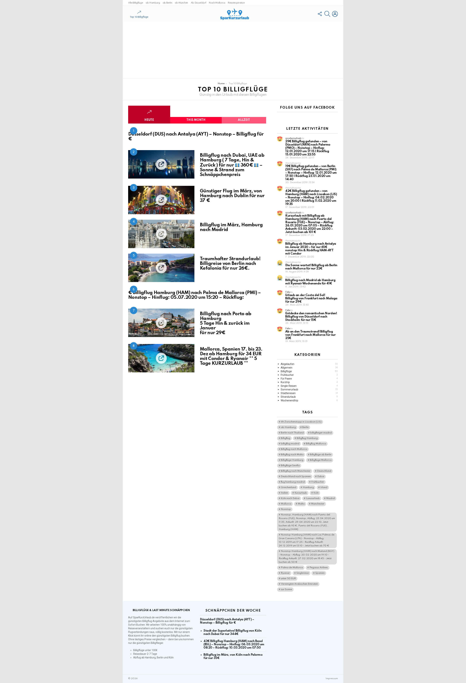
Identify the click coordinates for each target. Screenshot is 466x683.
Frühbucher (309, 374)
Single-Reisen (309, 385)
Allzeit (244, 120)
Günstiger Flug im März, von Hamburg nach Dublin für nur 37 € (232, 196)
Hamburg (308, 487)
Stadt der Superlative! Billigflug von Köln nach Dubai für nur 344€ (232, 632)
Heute (149, 120)
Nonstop (286, 509)
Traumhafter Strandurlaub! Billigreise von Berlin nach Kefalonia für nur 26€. (230, 264)
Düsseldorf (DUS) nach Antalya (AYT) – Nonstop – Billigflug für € (196, 136)
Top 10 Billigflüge (139, 16)
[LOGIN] (335, 13)
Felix (287, 292)
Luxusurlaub (313, 498)
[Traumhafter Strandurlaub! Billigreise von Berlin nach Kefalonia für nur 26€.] (161, 268)
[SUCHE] (327, 13)
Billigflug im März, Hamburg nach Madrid (231, 227)
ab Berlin (167, 3)
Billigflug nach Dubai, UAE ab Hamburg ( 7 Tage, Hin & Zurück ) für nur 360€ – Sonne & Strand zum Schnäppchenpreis (232, 165)
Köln (316, 493)
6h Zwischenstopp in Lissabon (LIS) (301, 422)
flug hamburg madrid (293, 482)
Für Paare (309, 378)
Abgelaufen (309, 364)
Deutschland (324, 471)
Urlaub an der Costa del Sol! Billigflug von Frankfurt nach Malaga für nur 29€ (311, 298)
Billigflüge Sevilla (290, 465)
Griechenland (288, 487)
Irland (323, 487)
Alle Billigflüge (135, 3)
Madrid (330, 498)
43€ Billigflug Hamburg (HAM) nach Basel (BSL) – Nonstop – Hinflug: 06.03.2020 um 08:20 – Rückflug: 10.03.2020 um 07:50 (234, 644)
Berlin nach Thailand (292, 433)
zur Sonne (286, 589)
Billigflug (285, 438)
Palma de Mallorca (292, 567)
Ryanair (285, 573)
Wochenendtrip (309, 400)
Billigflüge (309, 371)
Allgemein (309, 367)
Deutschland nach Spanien (296, 476)
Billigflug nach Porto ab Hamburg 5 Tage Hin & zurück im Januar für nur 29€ (225, 323)
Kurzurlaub (301, 493)
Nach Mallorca (217, 3)
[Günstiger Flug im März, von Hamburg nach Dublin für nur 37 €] (161, 200)
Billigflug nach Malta (292, 454)
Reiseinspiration (236, 3)
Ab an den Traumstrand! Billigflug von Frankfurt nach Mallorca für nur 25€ (310, 335)
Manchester (317, 504)
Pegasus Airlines (318, 567)
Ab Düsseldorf (198, 3)
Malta (301, 504)
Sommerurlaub (309, 389)
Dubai (320, 476)
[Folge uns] (320, 13)
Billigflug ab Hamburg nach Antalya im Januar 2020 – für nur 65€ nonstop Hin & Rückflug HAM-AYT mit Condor (310, 248)
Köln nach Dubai (290, 498)
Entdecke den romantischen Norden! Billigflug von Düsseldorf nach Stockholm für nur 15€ (311, 317)
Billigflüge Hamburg (292, 460)
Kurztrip (309, 382)
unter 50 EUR (288, 578)
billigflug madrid (290, 444)
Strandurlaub (309, 396)
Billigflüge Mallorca (320, 460)
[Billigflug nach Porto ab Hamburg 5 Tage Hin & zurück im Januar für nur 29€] (161, 323)
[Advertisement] (233, 50)
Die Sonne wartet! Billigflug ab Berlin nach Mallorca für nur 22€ (311, 267)
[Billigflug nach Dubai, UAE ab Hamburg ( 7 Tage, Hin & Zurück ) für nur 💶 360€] (161, 164)
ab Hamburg (153, 3)
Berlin (305, 427)
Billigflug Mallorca (316, 444)
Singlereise (302, 573)
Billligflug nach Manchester (296, 471)
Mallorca (286, 504)
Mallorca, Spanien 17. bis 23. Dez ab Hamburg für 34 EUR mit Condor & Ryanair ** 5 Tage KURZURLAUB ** (231, 356)
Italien (284, 493)
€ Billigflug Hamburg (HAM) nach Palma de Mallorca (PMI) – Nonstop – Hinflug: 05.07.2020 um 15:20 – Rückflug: (194, 295)
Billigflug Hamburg (307, 438)
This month (196, 120)
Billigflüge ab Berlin (320, 454)
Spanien (320, 573)
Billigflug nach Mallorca (294, 449)
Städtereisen (309, 393)
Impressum (331, 678)
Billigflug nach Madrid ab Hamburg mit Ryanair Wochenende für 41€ (310, 282)
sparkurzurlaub (293, 138)
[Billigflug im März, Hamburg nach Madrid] (161, 234)
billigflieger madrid (321, 433)
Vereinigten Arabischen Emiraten (299, 584)
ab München (181, 3)
